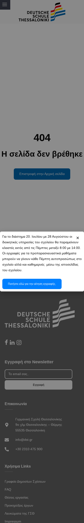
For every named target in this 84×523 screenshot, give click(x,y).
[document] (42, 261)
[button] (77, 238)
